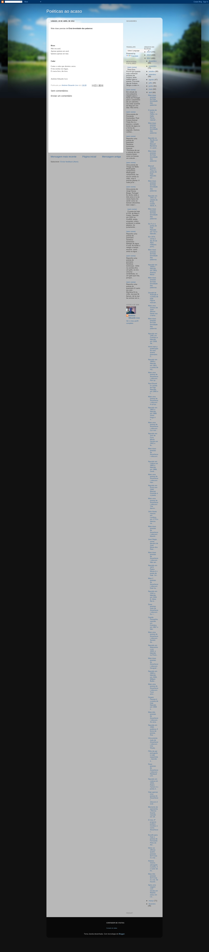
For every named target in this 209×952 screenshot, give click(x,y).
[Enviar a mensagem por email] (93, 85)
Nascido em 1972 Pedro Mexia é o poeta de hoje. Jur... (153, 570)
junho (151, 86)
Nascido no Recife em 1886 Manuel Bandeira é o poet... (153, 143)
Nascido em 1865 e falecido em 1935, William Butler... (152, 676)
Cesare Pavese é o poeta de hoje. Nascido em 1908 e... (153, 703)
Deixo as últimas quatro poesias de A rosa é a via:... (152, 853)
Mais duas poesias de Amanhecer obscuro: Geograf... (153, 663)
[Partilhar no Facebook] (100, 85)
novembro (153, 66)
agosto (151, 80)
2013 (149, 55)
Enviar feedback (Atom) (69, 162)
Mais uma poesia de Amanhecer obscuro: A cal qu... (153, 400)
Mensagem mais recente (63, 156)
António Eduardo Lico (134, 317)
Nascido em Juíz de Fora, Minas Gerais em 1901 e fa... (153, 439)
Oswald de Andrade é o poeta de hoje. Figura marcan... (153, 297)
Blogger (122, 934)
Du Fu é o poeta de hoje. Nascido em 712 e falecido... (152, 229)
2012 (149, 58)
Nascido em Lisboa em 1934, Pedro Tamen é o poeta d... (153, 784)
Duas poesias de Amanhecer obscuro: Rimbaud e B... (153, 770)
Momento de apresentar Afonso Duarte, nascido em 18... (153, 812)
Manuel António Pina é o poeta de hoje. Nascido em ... (152, 172)
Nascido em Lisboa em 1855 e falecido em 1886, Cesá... (153, 466)
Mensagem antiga (111, 156)
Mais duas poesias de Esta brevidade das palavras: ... (153, 101)
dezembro (153, 61)
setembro (152, 74)
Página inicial (89, 156)
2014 (149, 52)
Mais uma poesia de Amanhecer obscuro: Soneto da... (153, 637)
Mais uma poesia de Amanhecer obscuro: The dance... (153, 503)
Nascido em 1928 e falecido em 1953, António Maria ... (152, 269)
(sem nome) (132, 67)
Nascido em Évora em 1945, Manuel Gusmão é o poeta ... (153, 490)
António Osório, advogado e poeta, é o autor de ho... (153, 866)
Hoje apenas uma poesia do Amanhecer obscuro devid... (153, 798)
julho (151, 83)
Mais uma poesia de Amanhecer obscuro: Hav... (153, 478)
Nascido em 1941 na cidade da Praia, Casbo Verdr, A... (152, 201)
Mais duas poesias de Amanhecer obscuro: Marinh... (153, 531)
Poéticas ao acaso (64, 11)
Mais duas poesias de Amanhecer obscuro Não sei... (153, 557)
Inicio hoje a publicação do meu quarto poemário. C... (153, 351)
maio (151, 89)
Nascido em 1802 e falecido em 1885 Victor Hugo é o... (152, 413)
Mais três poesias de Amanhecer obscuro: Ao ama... (153, 717)
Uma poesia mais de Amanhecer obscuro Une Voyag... (153, 743)
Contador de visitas (111, 928)
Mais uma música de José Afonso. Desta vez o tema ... (153, 310)
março (151, 901)
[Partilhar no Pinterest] (102, 85)
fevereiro (152, 904)
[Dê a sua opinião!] (95, 85)
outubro (152, 71)
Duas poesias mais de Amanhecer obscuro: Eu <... (153, 609)
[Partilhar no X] (97, 85)
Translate (134, 56)
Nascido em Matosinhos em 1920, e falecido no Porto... (153, 650)
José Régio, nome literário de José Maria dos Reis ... (153, 544)
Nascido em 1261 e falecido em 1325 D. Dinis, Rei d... (152, 596)
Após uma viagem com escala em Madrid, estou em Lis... (153, 891)
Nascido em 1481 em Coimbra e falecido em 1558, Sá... (153, 338)
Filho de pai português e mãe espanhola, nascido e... (153, 756)
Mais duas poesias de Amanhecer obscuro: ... (153, 453)
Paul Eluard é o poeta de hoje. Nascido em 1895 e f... (153, 388)
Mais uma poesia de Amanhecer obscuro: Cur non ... (153, 426)
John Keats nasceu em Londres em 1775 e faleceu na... (153, 517)
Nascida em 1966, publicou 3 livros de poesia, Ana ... (153, 730)
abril (151, 92)
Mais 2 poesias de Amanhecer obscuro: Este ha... (153, 583)
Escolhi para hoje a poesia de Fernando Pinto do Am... (153, 840)
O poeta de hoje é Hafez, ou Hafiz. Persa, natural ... (152, 115)
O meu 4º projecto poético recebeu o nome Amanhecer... (153, 826)
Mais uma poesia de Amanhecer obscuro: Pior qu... (153, 376)
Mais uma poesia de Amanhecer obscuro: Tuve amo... (153, 689)
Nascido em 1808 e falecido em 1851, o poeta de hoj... (153, 364)
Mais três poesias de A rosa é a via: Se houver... (153, 878)
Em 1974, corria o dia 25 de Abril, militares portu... (152, 242)
